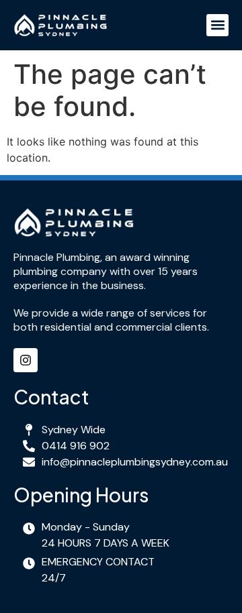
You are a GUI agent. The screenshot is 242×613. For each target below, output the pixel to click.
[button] (217, 25)
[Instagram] (25, 360)
